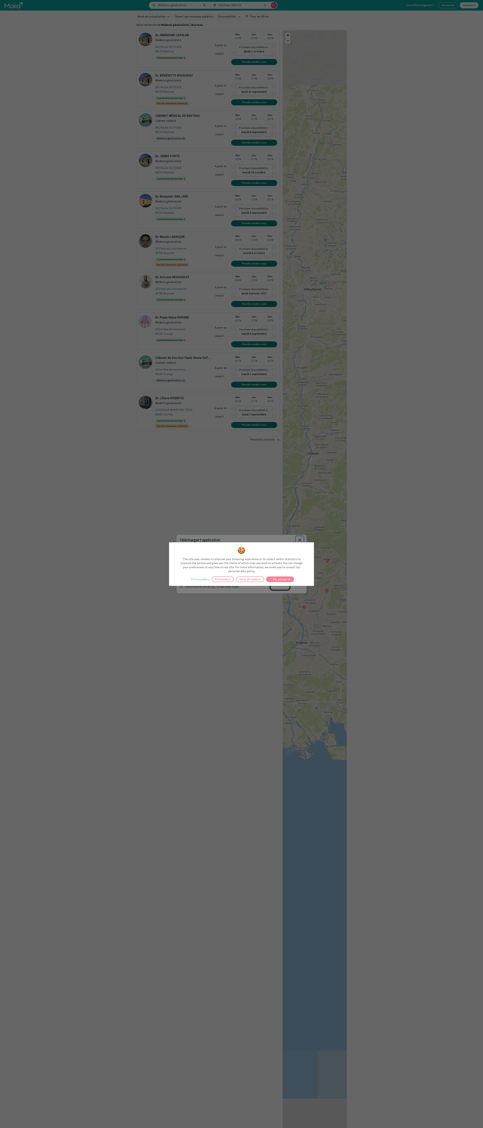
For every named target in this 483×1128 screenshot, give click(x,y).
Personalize (223, 579)
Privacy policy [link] (200, 579)
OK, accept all (281, 579)
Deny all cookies (250, 579)
